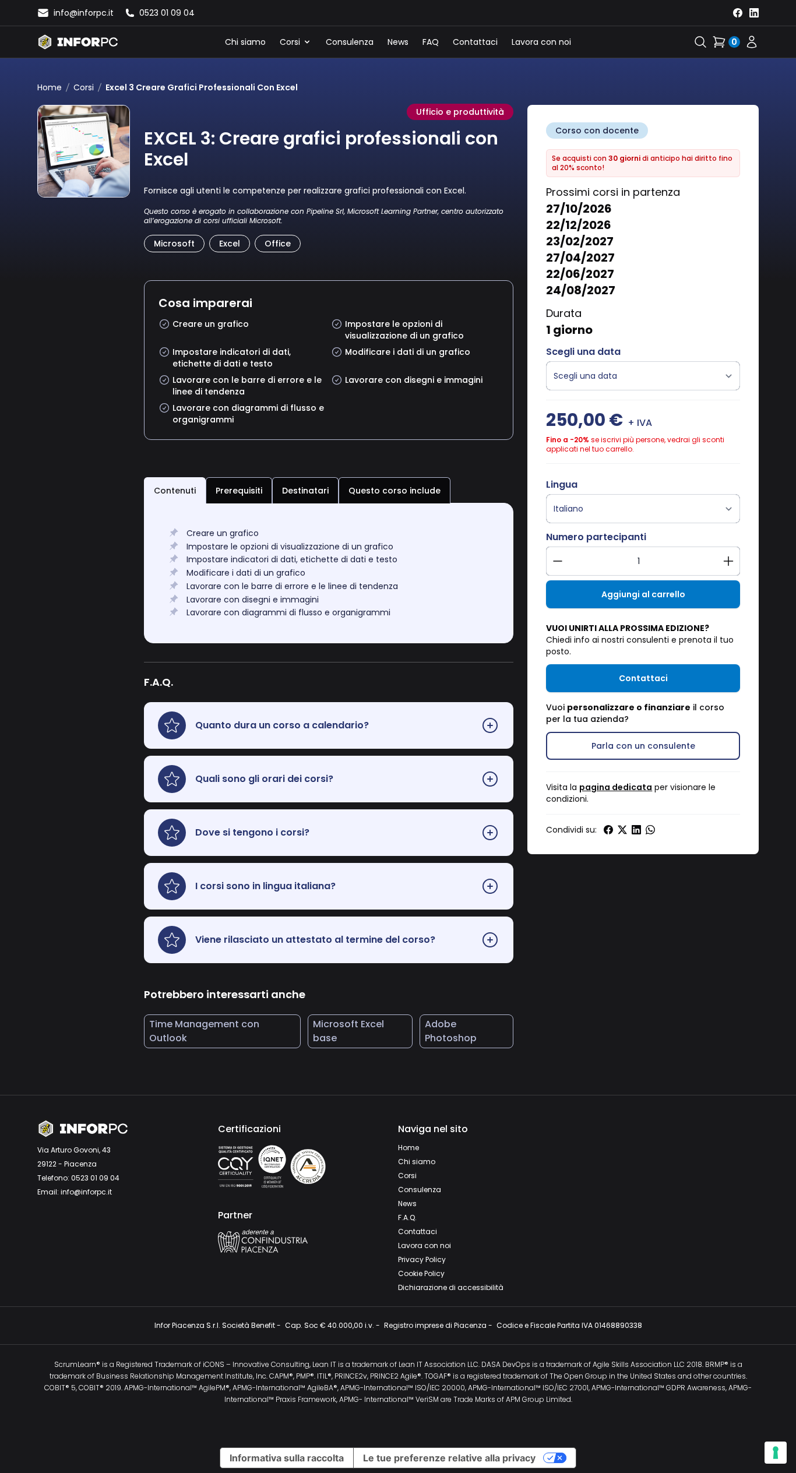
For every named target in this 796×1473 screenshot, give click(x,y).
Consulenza (350, 42)
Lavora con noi (541, 42)
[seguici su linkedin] (754, 12)
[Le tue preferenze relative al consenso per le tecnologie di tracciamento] (776, 1453)
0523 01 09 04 (95, 1178)
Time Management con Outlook (204, 1031)
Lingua (561, 484)
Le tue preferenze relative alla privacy (449, 1458)
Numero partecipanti (596, 537)
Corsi (290, 42)
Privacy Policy (422, 1259)
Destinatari (305, 490)
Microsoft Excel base (348, 1031)
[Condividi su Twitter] (622, 829)
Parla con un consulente (643, 746)
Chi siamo (245, 42)
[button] (329, 725)
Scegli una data (583, 351)
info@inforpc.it (86, 1192)
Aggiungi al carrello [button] (643, 594)
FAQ (430, 42)
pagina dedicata (615, 787)
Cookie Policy (421, 1273)
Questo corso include (394, 490)
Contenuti (175, 490)
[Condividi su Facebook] (608, 829)
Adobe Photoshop (451, 1031)
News (398, 42)
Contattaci (475, 42)
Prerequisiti (239, 490)
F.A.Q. (407, 1217)
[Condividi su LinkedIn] (636, 829)
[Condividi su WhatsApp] (650, 829)
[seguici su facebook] (737, 12)
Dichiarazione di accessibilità (450, 1287)
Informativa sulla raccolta (287, 1458)
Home (49, 87)
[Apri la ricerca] (700, 42)
